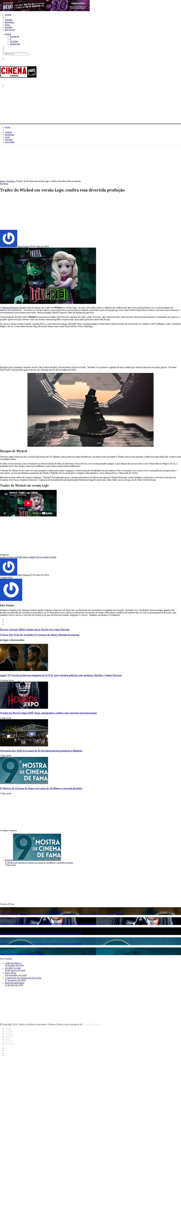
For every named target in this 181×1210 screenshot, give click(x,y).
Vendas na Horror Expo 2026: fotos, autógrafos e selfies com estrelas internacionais (48, 712)
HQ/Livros (10, 29)
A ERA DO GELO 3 (13, 963)
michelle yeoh (20, 557)
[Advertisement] (74, 106)
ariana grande (6, 557)
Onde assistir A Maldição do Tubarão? (22, 953)
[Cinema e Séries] (18, 77)
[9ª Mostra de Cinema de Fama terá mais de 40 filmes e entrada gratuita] (24, 783)
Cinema (8, 20)
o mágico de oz (35, 557)
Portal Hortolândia (92, 1024)
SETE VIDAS (10, 973)
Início (3, 181)
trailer (46, 557)
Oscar (64, 324)
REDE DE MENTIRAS (14, 983)
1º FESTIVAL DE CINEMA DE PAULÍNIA (23, 978)
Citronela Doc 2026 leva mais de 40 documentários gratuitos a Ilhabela (41, 750)
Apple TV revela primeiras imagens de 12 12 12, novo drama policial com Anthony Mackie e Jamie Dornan (61, 675)
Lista (7, 24)
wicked (52, 557)
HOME (8, 15)
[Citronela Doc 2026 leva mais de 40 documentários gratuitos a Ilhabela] (24, 745)
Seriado (8, 27)
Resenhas (9, 22)
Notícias (9, 17)
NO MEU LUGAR (13, 968)
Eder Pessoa (23, 246)
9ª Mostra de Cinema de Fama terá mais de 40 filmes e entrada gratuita (41, 788)
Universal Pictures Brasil (13, 307)
